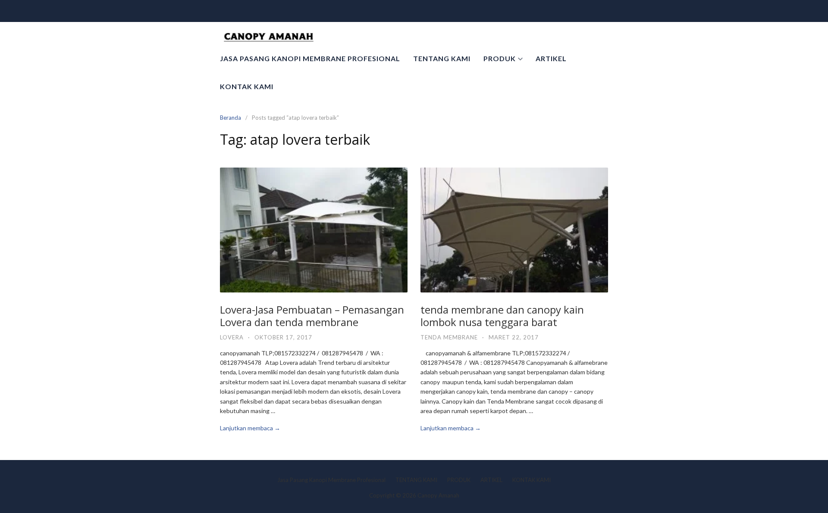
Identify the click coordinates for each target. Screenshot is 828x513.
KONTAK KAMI (246, 86)
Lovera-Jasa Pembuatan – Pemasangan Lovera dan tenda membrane (312, 315)
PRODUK (499, 58)
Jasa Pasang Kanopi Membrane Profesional (310, 58)
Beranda (230, 117)
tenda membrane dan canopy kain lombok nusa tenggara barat (502, 315)
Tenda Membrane (449, 337)
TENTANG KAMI (441, 58)
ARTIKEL (551, 58)
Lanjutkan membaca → (250, 428)
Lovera (232, 337)
